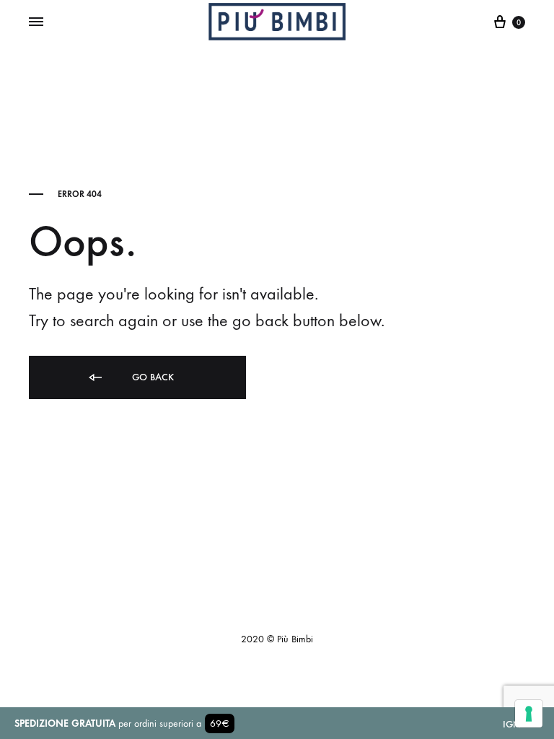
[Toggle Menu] (36, 22)
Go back (151, 377)
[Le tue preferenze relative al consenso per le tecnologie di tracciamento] (528, 713)
